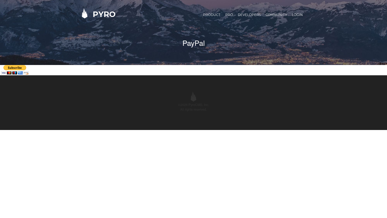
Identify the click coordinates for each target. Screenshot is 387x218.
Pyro (103, 14)
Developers (249, 15)
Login (297, 15)
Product (212, 15)
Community (276, 15)
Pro (229, 15)
